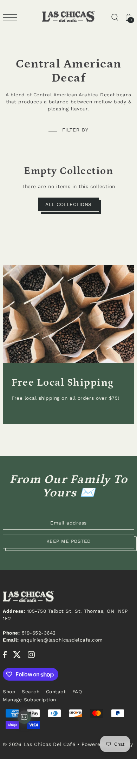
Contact (56, 691)
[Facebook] (5, 654)
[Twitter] (17, 654)
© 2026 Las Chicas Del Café (39, 744)
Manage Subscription (29, 699)
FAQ (77, 691)
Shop (9, 691)
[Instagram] (31, 654)
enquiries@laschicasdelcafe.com (61, 640)
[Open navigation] (11, 17)
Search (30, 691)
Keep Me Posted (68, 541)
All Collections (68, 204)
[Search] (114, 16)
